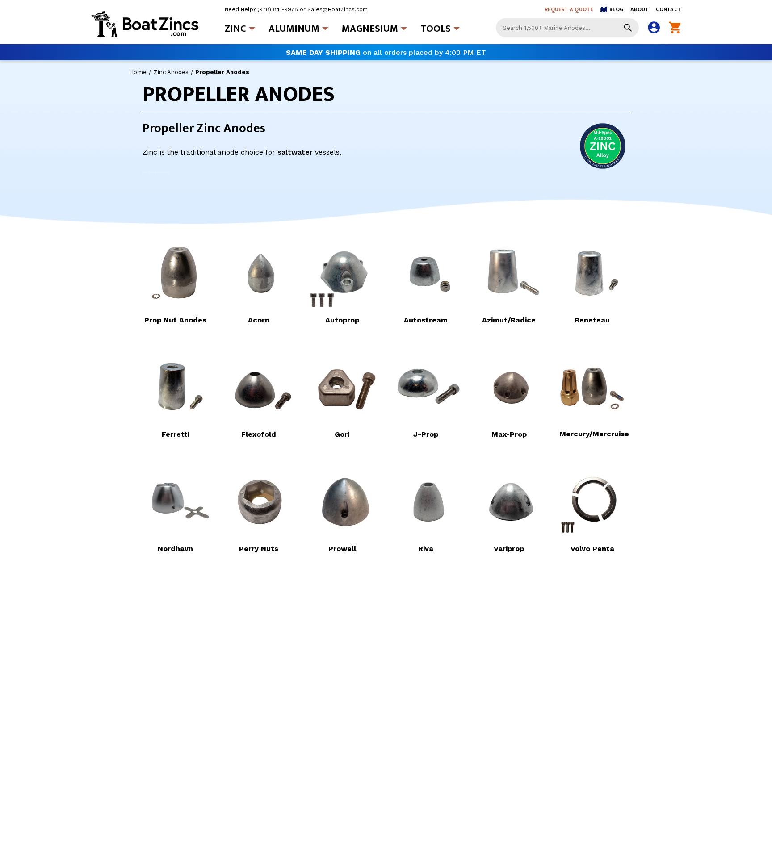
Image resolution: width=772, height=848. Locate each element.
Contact (668, 9)
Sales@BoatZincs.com (337, 9)
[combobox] (567, 27)
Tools (435, 29)
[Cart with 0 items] (675, 27)
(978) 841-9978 (277, 9)
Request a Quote (569, 9)
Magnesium (370, 29)
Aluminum (294, 29)
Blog (616, 9)
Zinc (235, 29)
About (639, 9)
